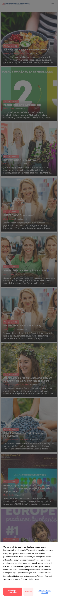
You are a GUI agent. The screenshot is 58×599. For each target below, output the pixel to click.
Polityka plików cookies (44, 591)
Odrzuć (28, 592)
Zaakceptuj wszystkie (12, 591)
